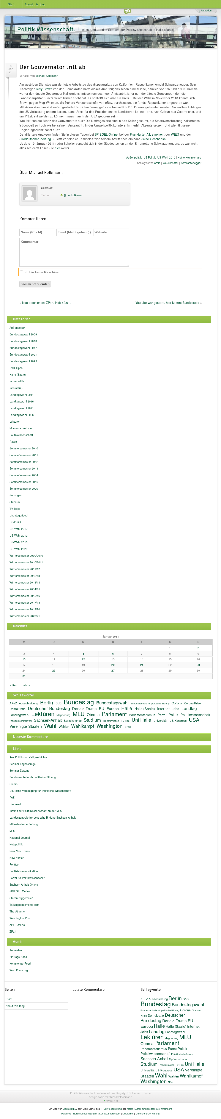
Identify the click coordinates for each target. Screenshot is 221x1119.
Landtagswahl (19, 714)
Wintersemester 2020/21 (24, 616)
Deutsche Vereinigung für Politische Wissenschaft (40, 791)
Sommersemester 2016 (23, 482)
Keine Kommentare (189, 157)
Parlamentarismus (142, 714)
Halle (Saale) (17, 375)
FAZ (11, 797)
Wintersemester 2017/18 (24, 602)
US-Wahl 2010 (166, 157)
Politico (14, 864)
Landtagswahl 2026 (21, 415)
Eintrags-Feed (18, 957)
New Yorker (16, 858)
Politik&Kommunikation (23, 871)
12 (83, 659)
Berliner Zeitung (19, 771)
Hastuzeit (15, 804)
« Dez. (13, 685)
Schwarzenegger (191, 163)
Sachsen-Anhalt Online (23, 885)
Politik (173, 714)
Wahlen (64, 726)
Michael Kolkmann (47, 76)
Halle (126, 708)
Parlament (114, 714)
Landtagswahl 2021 (21, 408)
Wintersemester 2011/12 (24, 569)
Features (66, 1113)
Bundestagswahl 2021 (23, 354)
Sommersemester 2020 (23, 489)
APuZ (13, 703)
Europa (113, 708)
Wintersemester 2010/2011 (26, 562)
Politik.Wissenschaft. (46, 29)
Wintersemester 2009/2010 (26, 556)
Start (11, 4)
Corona (177, 703)
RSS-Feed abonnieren (127, 11)
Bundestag (79, 701)
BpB (58, 703)
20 (112, 665)
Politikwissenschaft (21, 435)
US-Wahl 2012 (18, 535)
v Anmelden (205, 10)
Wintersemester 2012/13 (24, 576)
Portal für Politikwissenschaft (27, 878)
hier (57, 148)
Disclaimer (128, 1113)
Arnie (157, 163)
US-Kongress (178, 720)
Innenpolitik (16, 381)
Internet (163, 708)
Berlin (46, 702)
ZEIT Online (17, 925)
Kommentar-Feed (20, 963)
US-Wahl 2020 (18, 549)
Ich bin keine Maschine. (41, 272)
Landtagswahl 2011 (21, 395)
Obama (93, 714)
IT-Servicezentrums (111, 1108)
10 (23, 659)
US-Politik (150, 157)
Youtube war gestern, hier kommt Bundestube (167, 302)
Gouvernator (170, 163)
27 (112, 670)
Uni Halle (141, 719)
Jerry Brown (44, 89)
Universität (160, 720)
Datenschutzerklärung (148, 1113)
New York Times (19, 851)
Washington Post (19, 918)
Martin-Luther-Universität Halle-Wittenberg (149, 1108)
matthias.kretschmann (118, 1097)
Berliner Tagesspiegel (22, 764)
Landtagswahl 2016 (21, 401)
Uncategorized (18, 515)
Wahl (50, 725)
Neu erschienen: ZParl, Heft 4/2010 (47, 302)
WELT (175, 134)
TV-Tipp (125, 720)
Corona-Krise (192, 703)
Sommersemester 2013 (23, 468)
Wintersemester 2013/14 (24, 582)
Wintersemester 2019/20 (24, 609)
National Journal (19, 838)
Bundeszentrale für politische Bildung (150, 703)
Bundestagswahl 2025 (23, 361)
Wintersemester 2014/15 (24, 589)
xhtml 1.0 (112, 1101)
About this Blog (35, 4)
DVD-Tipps (15, 368)
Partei (162, 714)
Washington (109, 725)
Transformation (111, 720)
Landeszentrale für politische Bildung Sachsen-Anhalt (42, 817)
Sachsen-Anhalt (48, 720)
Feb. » (26, 685)
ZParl (128, 726)
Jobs (175, 708)
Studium (14, 502)
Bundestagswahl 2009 (23, 334)
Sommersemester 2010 (23, 448)
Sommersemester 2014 (23, 475)
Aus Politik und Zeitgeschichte (28, 757)
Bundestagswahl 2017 (23, 348)
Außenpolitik (134, 157)
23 (198, 665)
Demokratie (17, 708)
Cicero (13, 784)
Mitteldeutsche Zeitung (23, 824)
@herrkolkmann (73, 195)
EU (101, 708)
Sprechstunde (73, 720)
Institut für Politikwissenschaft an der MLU (35, 811)
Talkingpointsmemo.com (24, 905)
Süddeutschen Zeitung (35, 139)
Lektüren (14, 421)
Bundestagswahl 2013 (23, 341)
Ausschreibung (28, 703)
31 (23, 676)
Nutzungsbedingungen (85, 1113)
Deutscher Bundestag (49, 708)
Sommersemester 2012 (23, 462)
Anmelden (15, 950)
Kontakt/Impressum (109, 1113)
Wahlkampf (82, 726)
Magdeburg (63, 715)
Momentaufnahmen (21, 428)
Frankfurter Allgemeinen (147, 134)
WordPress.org (18, 970)
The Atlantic (17, 911)
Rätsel (13, 442)
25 (53, 670)
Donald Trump (84, 708)
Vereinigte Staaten (25, 726)
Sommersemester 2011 (23, 455)
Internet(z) (15, 388)
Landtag (189, 708)
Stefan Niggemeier (21, 898)
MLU (79, 714)
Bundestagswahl (112, 702)
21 (141, 665)
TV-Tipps (14, 509)
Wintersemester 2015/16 (24, 596)
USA (194, 719)
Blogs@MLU (69, 1108)
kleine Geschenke (153, 139)
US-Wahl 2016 (18, 542)
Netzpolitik (16, 844)
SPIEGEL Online (106, 134)
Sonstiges (15, 495)
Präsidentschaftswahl (20, 720)
